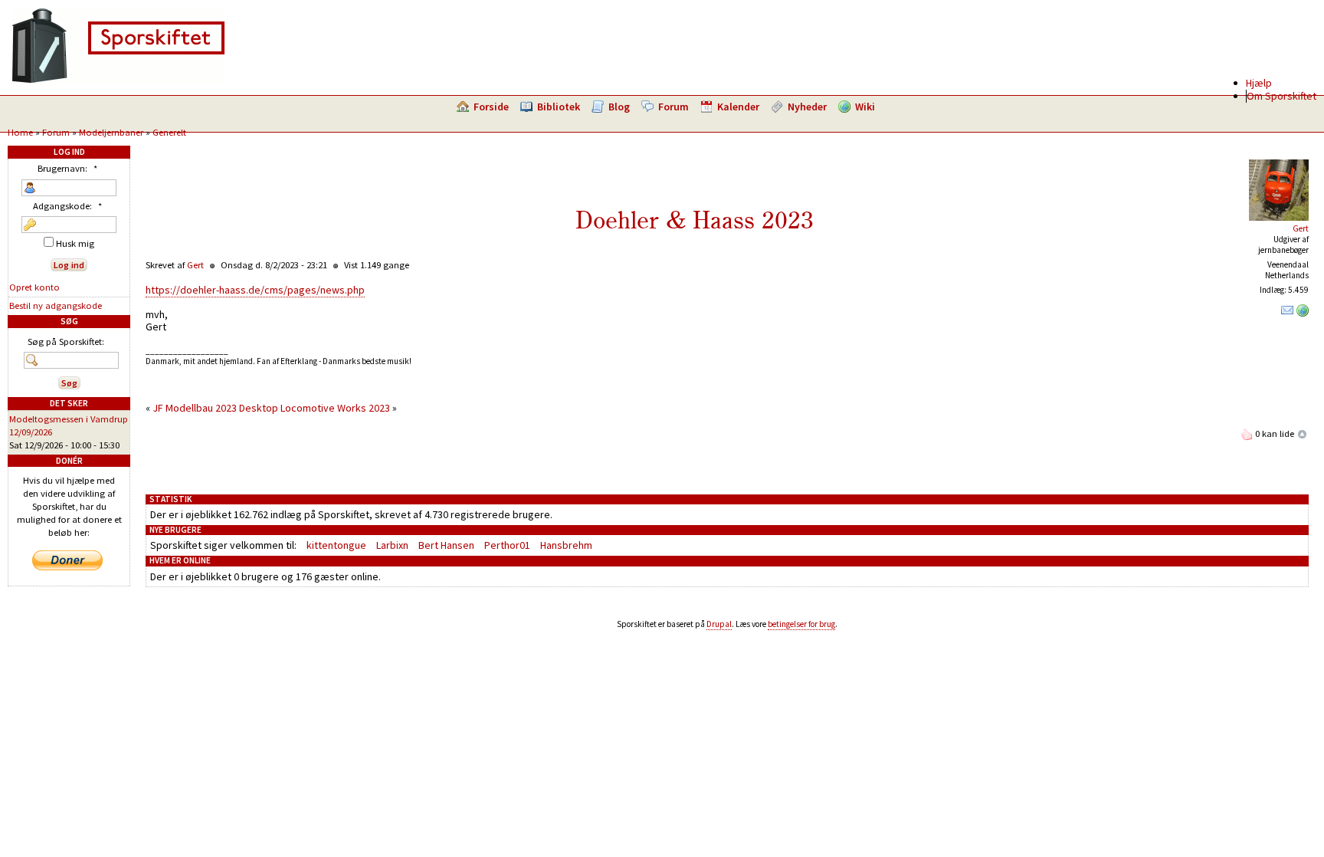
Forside (491, 106)
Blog (619, 106)
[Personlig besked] (1287, 313)
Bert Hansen (446, 545)
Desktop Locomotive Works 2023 (314, 408)
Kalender (738, 106)
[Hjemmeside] (1302, 313)
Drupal (719, 624)
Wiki (865, 106)
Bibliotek (558, 106)
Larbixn (392, 545)
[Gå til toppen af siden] (1302, 433)
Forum (673, 106)
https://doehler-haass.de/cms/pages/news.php (255, 290)
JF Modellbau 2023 (194, 408)
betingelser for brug (801, 624)
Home (20, 132)
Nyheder (807, 106)
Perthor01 (507, 545)
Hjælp (1259, 83)
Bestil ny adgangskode (55, 305)
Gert (1301, 228)
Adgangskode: (67, 206)
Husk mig (74, 243)
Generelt (169, 132)
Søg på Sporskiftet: (66, 341)
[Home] (117, 80)
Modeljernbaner (111, 132)
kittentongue (336, 545)
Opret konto (34, 287)
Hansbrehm (566, 545)
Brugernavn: (67, 168)
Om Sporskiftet (1281, 96)
